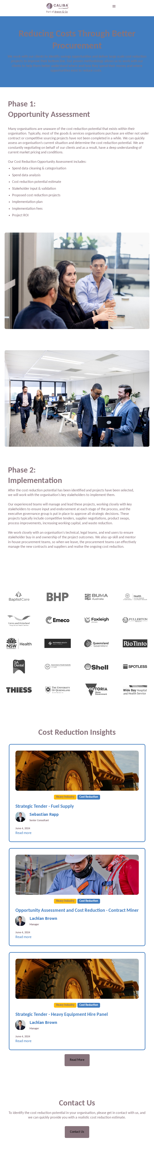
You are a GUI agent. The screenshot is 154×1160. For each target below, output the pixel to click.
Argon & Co (61, 11)
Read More (77, 1060)
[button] (114, 6)
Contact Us (77, 1132)
